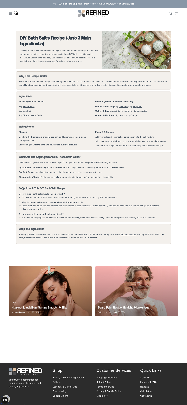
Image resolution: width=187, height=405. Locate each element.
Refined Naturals (128, 234)
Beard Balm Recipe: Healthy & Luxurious (123, 307)
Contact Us (146, 395)
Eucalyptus (142, 111)
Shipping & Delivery (106, 377)
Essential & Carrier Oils (65, 386)
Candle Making (60, 395)
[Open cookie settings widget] (4, 400)
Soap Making (59, 391)
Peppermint (126, 111)
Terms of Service (105, 386)
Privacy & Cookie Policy (108, 391)
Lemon (122, 115)
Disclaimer (102, 395)
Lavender (123, 106)
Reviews (144, 386)
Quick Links (151, 370)
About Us (145, 377)
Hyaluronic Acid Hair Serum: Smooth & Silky (39, 307)
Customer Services (113, 370)
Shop (57, 370)
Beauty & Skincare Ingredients (68, 377)
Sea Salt (27, 111)
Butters (56, 382)
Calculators (146, 391)
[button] (170, 13)
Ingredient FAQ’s (148, 382)
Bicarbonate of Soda (32, 115)
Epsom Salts (28, 106)
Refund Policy (103, 382)
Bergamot (137, 106)
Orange (133, 115)
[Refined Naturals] (93, 13)
